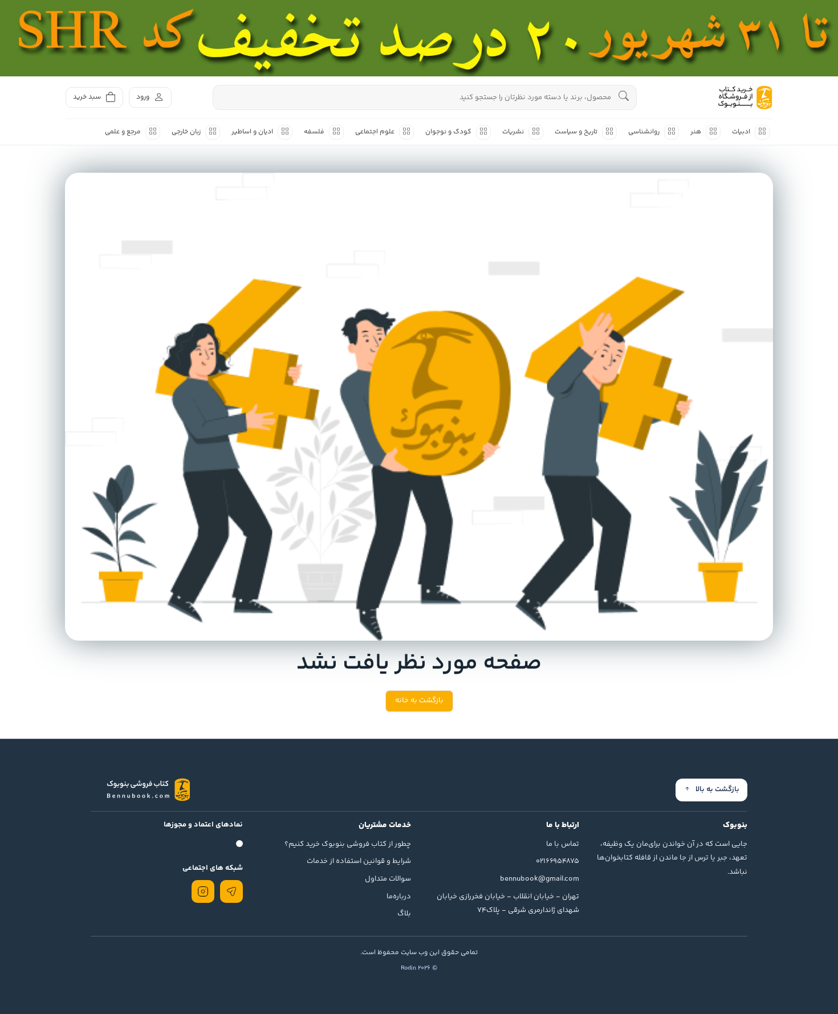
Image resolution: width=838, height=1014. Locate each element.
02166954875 (557, 861)
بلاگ (404, 913)
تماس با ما (562, 844)
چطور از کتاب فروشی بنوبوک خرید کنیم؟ (347, 844)
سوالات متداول (388, 879)
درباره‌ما (399, 896)
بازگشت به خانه (419, 700)
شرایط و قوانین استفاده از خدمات (359, 861)
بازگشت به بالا (717, 789)
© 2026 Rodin (419, 968)
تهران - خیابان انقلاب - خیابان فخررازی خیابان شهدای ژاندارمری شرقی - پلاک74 (508, 904)
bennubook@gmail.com (539, 879)
